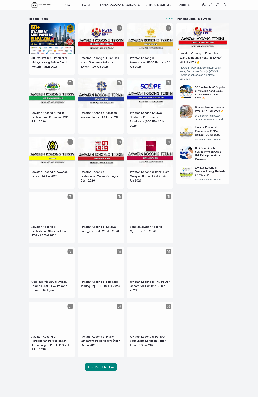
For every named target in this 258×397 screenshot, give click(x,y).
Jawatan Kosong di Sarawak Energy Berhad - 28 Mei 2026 (210, 171)
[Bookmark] (70, 28)
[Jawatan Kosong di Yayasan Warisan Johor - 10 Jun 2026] (101, 107)
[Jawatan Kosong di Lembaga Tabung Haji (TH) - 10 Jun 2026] (101, 276)
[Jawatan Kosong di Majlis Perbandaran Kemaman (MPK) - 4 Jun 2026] (52, 107)
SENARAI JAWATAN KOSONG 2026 (119, 4)
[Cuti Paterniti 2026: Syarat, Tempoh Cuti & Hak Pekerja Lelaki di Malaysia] (52, 276)
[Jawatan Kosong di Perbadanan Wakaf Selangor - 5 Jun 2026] (101, 166)
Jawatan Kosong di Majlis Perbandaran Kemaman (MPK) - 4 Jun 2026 (51, 117)
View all (169, 19)
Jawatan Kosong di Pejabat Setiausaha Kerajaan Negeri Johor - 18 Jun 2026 (148, 341)
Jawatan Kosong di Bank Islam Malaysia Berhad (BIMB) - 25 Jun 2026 (149, 176)
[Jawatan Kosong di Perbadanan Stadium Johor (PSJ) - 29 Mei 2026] (52, 221)
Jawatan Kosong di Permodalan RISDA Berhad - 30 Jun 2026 (150, 62)
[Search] (218, 5)
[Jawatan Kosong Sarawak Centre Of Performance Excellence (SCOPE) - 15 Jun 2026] (150, 107)
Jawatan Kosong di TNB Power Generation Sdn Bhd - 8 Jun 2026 (150, 286)
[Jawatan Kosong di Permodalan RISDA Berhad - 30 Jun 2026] (150, 52)
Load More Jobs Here (101, 366)
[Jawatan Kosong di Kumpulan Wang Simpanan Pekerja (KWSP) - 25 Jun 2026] (101, 52)
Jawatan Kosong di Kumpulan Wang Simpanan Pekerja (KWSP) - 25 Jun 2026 (100, 62)
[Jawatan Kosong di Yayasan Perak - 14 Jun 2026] (52, 166)
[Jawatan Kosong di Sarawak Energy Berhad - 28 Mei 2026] (101, 221)
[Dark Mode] (204, 5)
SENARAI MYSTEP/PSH (159, 4)
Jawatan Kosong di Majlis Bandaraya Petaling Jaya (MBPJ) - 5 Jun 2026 (101, 341)
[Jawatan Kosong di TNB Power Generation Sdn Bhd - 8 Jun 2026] (150, 276)
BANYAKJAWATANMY (200, 387)
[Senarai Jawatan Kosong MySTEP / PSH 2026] (150, 221)
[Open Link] (225, 5)
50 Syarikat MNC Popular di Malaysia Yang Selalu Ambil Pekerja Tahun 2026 (49, 62)
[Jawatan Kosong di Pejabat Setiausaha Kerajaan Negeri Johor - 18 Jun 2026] (150, 331)
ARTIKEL (184, 4)
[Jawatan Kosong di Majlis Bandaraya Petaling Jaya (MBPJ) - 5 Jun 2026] (101, 331)
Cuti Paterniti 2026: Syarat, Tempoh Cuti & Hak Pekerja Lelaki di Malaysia (49, 286)
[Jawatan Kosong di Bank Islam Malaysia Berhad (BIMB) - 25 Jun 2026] (150, 166)
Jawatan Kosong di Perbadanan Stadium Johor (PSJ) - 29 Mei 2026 (49, 231)
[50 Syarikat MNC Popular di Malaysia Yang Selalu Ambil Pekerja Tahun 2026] (52, 52)
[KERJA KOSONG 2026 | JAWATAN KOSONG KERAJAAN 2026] (41, 5)
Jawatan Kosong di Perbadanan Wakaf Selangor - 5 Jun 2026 (100, 176)
